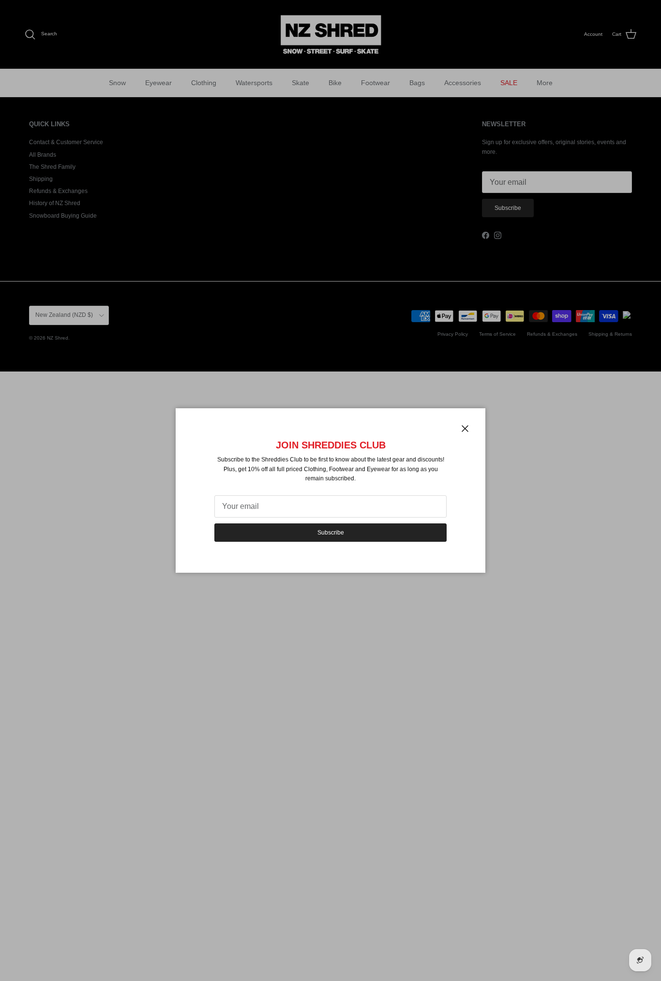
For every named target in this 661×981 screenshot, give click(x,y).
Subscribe (330, 532)
